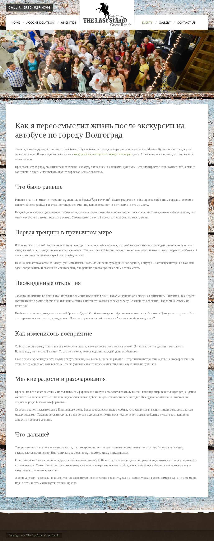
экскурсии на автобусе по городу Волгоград (102, 154)
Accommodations (40, 22)
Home (15, 22)
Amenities (68, 22)
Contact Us (186, 22)
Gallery (165, 22)
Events (147, 22)
